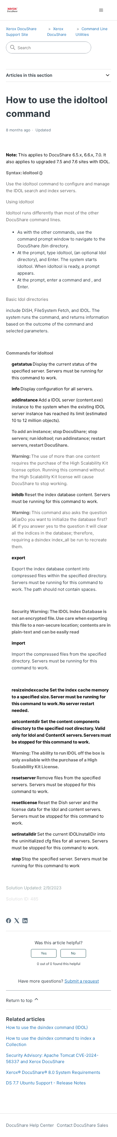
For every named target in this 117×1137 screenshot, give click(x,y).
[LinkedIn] (25, 920)
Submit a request (81, 981)
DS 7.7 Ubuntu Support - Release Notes (46, 1083)
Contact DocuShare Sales (82, 1125)
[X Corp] (16, 920)
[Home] (12, 10)
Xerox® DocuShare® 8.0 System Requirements (53, 1072)
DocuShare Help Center (30, 1125)
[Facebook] (8, 920)
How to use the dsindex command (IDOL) (47, 1027)
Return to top (20, 1000)
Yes (44, 953)
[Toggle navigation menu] (101, 10)
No (73, 953)
